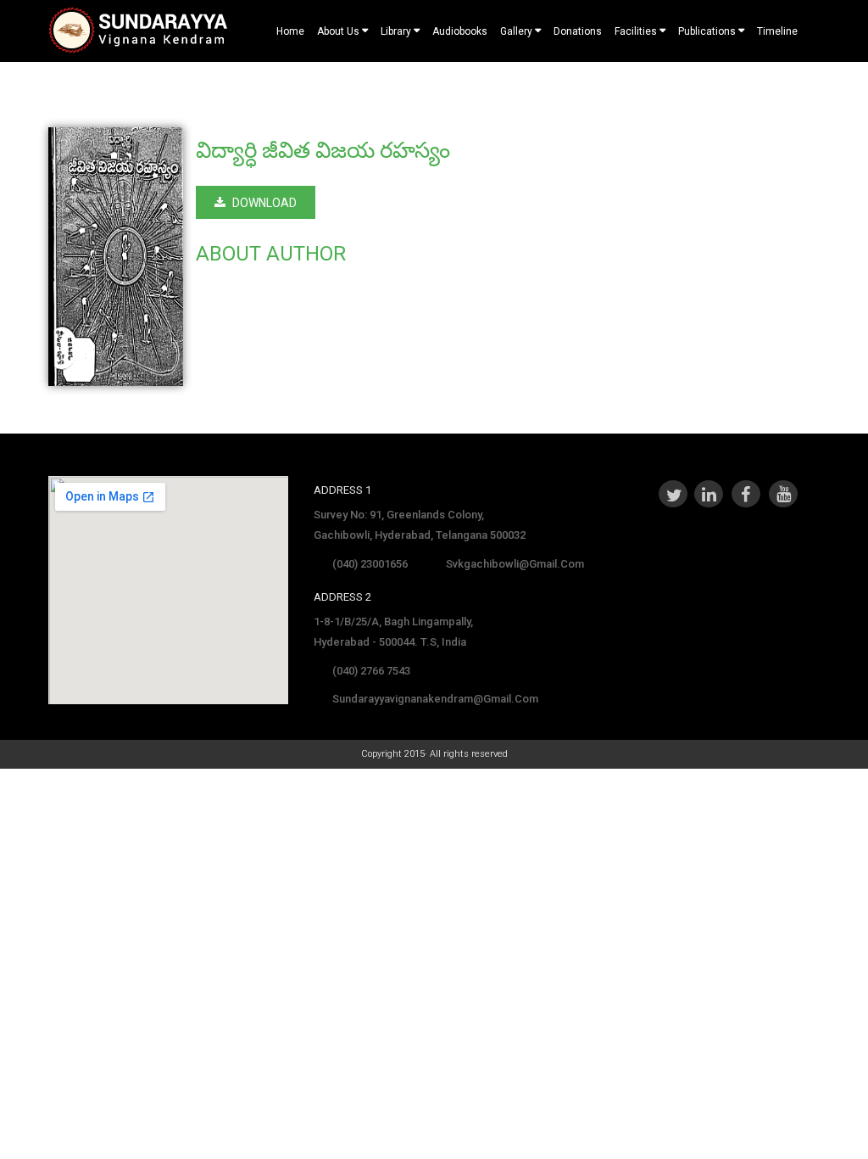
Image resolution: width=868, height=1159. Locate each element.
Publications (707, 31)
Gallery (516, 31)
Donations (578, 31)
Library (396, 31)
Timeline (777, 31)
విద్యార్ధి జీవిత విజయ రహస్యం (323, 150)
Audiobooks (459, 31)
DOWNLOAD (264, 203)
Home (290, 31)
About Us (338, 31)
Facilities (636, 31)
